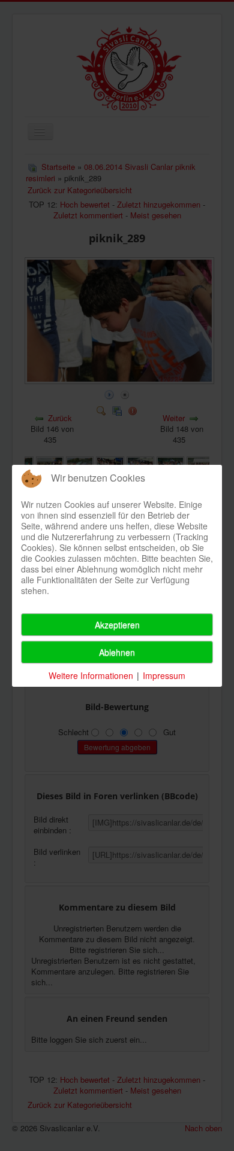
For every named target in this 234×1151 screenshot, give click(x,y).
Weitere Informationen (91, 675)
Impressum (164, 675)
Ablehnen (117, 652)
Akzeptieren (117, 625)
